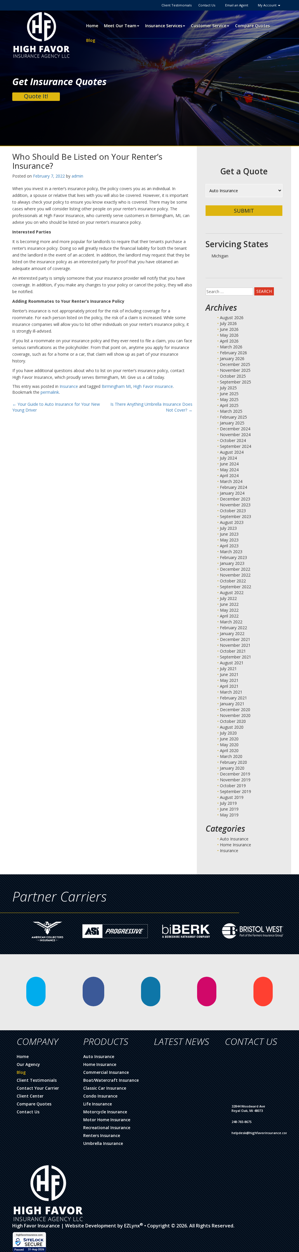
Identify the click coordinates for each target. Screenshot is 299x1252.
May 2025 (229, 399)
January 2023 (232, 563)
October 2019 (233, 785)
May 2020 (229, 744)
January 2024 (232, 493)
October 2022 (233, 581)
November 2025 (235, 370)
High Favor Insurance (36, 1225)
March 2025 (231, 411)
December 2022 (235, 569)
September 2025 (235, 382)
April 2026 (229, 341)
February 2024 (233, 487)
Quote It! (36, 96)
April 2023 (229, 545)
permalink (50, 392)
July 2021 (228, 668)
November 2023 (235, 505)
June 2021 (229, 674)
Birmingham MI (116, 386)
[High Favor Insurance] (41, 34)
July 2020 (228, 733)
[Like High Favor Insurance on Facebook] (93, 991)
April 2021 (229, 686)
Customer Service (208, 25)
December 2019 (235, 774)
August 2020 (232, 727)
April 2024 (229, 475)
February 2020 (233, 762)
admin (77, 176)
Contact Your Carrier (38, 1088)
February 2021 (233, 698)
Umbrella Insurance (103, 1143)
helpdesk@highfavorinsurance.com (260, 1133)
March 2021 (231, 692)
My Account (267, 5)
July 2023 (228, 528)
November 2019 (235, 779)
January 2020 (232, 768)
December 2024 (235, 428)
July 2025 (228, 388)
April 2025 (229, 405)
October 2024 (233, 440)
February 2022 (233, 627)
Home (92, 25)
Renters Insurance (101, 1135)
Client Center (30, 1096)
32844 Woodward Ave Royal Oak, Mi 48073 (248, 1108)
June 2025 (229, 393)
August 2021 (232, 662)
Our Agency (28, 1064)
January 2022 (232, 633)
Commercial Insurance (106, 1072)
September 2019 (235, 791)
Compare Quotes (252, 25)
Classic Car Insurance (104, 1088)
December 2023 (235, 499)
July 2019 (228, 803)
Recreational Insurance (106, 1127)
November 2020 (235, 715)
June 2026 (229, 329)
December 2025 (235, 364)
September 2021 (235, 657)
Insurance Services (163, 25)
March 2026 (231, 347)
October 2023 (233, 510)
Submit (244, 210)
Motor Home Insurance (106, 1119)
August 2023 (232, 522)
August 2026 (232, 317)
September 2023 (235, 516)
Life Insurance (97, 1104)
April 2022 (229, 616)
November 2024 (235, 434)
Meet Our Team (120, 25)
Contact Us (206, 5)
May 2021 (229, 680)
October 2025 (233, 376)
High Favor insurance (153, 386)
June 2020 (229, 739)
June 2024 (229, 464)
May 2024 (229, 469)
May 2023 (229, 540)
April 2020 (229, 750)
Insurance (69, 386)
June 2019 (229, 809)
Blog (90, 40)
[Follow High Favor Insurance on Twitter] (36, 991)
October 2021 (233, 651)
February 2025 (233, 417)
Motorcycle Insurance (105, 1112)
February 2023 (233, 557)
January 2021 (232, 703)
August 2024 (232, 452)
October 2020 (233, 721)
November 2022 (235, 575)
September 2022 (235, 586)
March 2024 (231, 481)
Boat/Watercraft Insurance (111, 1080)
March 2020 (231, 756)
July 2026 (228, 323)
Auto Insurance (234, 839)
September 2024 (235, 446)
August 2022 (232, 592)
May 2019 (229, 815)
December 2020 (235, 709)
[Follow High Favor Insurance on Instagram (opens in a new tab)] (206, 991)
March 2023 (231, 551)
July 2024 (228, 458)
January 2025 (232, 423)
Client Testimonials (176, 5)
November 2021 (235, 645)
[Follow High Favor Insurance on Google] (263, 991)
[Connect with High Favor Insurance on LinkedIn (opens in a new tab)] (150, 991)
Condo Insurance (100, 1096)
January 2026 (232, 358)
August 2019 (232, 797)
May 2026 (229, 335)
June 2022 (229, 604)
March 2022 (231, 622)
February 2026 (233, 352)
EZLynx (132, 1225)
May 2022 (229, 610)
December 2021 (235, 639)
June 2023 (229, 534)
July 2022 (228, 598)
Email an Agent (236, 5)
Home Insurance (235, 844)
